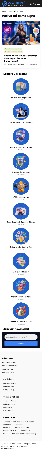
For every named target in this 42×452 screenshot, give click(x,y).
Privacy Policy (8, 407)
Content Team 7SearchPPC (16, 64)
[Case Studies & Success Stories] (21, 214)
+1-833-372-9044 (13, 434)
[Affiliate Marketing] (21, 189)
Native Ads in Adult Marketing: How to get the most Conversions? (20, 58)
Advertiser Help (7, 369)
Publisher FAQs (8, 390)
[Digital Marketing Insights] (21, 239)
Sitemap (24, 446)
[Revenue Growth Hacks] (21, 313)
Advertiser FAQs (8, 372)
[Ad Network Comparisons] (21, 114)
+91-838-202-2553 (14, 431)
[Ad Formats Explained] (21, 89)
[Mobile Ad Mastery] (21, 264)
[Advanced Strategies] (21, 164)
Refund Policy (8, 411)
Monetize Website (9, 383)
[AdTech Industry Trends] (21, 139)
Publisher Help (8, 386)
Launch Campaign (9, 362)
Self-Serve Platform (9, 366)
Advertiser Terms (9, 401)
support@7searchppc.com (16, 427)
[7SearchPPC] (13, 4)
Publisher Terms (9, 404)
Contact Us (14, 446)
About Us (4, 446)
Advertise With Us (7, 448)
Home (4, 11)
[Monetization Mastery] (21, 289)
